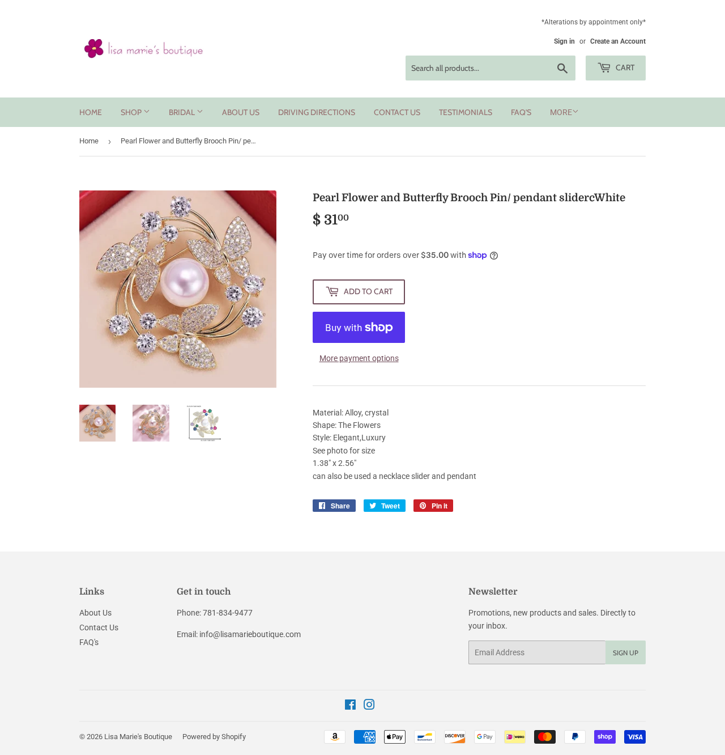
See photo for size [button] (344, 450)
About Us (240, 112)
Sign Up (625, 652)
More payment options (359, 358)
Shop (132, 112)
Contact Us (397, 112)
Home (90, 112)
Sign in (564, 41)
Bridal (183, 112)
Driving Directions (316, 112)
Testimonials (465, 112)
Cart (624, 67)
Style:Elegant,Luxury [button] (349, 437)
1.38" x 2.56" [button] (334, 463)
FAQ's (521, 112)
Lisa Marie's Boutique (138, 736)
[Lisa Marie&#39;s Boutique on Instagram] (369, 706)
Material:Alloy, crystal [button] (351, 412)
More (561, 112)
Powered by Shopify (214, 736)
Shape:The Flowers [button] (347, 425)
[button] (479, 444)
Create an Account (618, 41)
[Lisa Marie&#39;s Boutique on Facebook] (350, 706)
